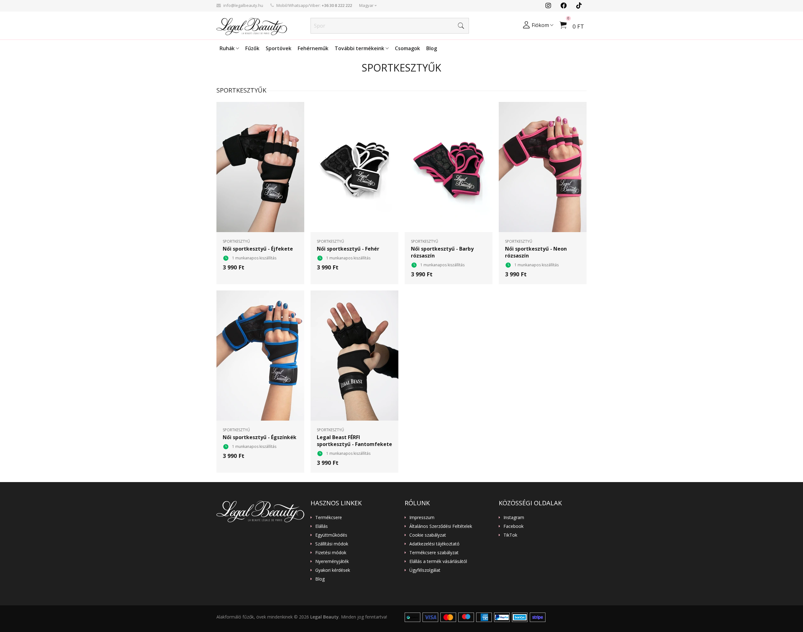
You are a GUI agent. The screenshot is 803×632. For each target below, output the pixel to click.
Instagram (513, 517)
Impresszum (421, 517)
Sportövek (278, 48)
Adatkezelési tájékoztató (434, 544)
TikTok (510, 535)
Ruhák (228, 48)
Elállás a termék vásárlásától (438, 561)
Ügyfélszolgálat (424, 570)
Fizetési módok (330, 552)
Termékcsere (328, 517)
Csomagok (407, 48)
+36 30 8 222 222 (337, 5)
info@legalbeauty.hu (243, 5)
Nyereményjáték (332, 561)
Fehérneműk (313, 48)
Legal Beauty (324, 617)
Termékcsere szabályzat (434, 552)
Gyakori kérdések (332, 570)
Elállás (321, 526)
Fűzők (252, 48)
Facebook (513, 526)
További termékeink (360, 48)
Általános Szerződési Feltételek (440, 526)
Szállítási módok (331, 544)
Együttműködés (331, 535)
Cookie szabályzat (427, 535)
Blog (431, 48)
